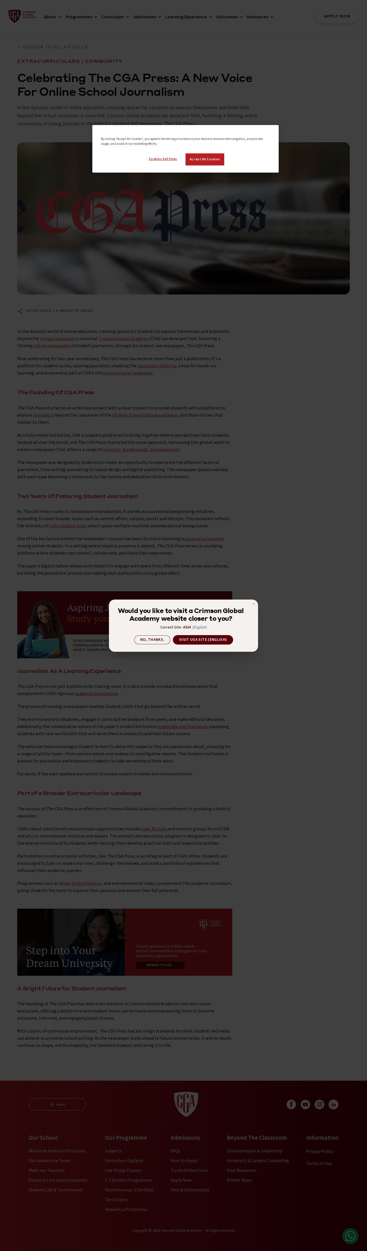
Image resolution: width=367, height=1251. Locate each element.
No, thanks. (152, 640)
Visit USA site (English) (203, 640)
